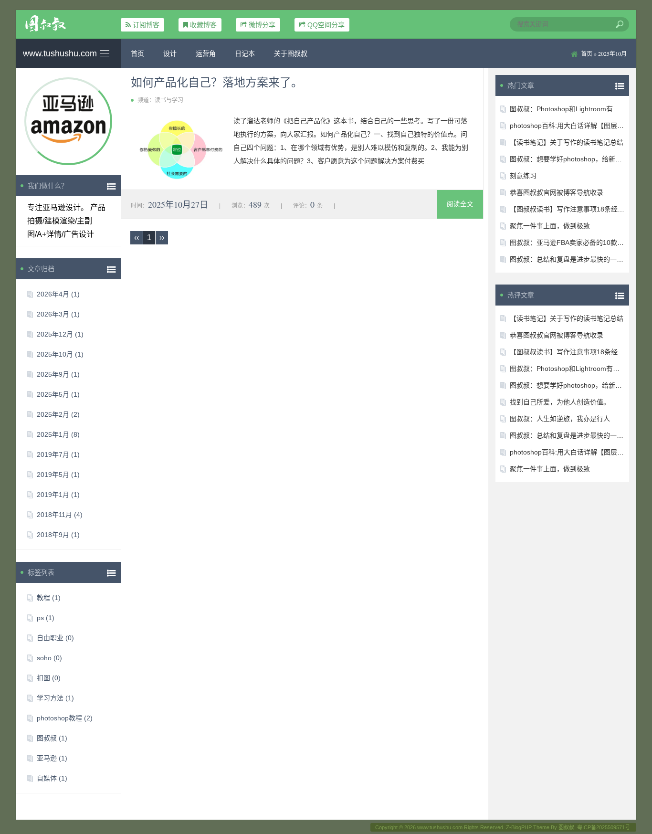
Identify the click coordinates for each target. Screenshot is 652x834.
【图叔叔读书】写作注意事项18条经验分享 (574, 209)
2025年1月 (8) (58, 434)
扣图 (49, 678)
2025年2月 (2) (58, 414)
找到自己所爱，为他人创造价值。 (560, 402)
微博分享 (262, 25)
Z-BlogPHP (519, 827)
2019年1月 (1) (58, 494)
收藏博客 (203, 25)
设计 (170, 53)
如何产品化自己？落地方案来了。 (217, 82)
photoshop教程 (65, 718)
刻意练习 (523, 175)
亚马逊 (52, 758)
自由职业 (55, 638)
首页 (137, 53)
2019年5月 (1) (58, 474)
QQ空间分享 (326, 25)
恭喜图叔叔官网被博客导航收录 (556, 192)
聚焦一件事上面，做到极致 (550, 226)
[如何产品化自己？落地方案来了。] (178, 150)
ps (45, 618)
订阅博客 (146, 25)
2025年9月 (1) (58, 374)
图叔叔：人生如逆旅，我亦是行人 (560, 418)
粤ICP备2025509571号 (603, 827)
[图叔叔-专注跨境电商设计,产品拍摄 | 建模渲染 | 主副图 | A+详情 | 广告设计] (68, 23)
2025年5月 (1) (58, 394)
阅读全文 (460, 204)
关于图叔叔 (290, 53)
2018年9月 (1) (58, 534)
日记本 (245, 53)
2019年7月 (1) (58, 454)
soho (49, 658)
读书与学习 (169, 100)
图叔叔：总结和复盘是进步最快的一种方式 (573, 259)
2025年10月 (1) (60, 354)
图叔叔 (52, 738)
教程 (49, 598)
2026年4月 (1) (58, 294)
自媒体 (52, 778)
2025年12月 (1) (60, 334)
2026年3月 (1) (58, 314)
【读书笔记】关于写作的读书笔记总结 (566, 142)
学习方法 (55, 698)
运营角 (206, 53)
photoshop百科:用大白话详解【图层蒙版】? (575, 125)
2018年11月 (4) (60, 514)
